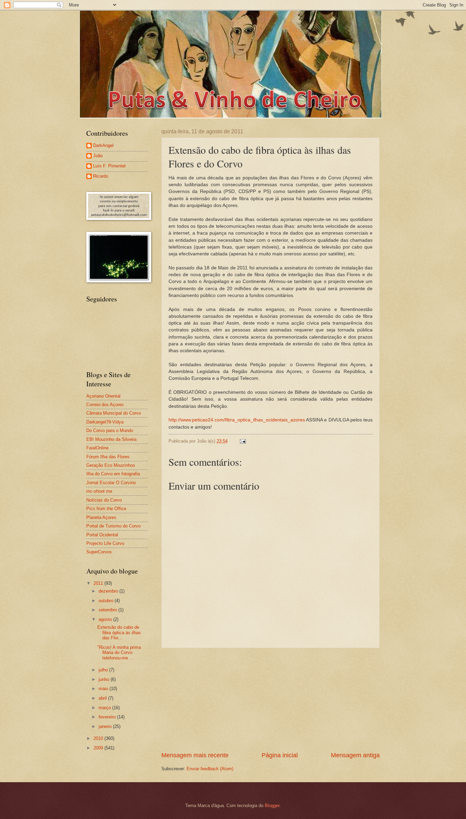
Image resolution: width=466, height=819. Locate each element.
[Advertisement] (270, 699)
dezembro (109, 591)
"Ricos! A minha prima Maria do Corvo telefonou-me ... (119, 652)
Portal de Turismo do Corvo (113, 525)
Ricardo (100, 176)
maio (104, 688)
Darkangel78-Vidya (104, 422)
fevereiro (108, 716)
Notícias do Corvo (104, 500)
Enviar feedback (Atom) (210, 768)
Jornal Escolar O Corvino (111, 482)
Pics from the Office (106, 508)
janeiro (106, 726)
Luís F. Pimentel (109, 165)
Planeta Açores (101, 517)
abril (103, 698)
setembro (108, 609)
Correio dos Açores (105, 404)
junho (105, 679)
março (105, 707)
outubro (107, 600)
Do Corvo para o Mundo (109, 430)
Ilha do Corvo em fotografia (113, 473)
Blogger (272, 805)
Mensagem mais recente (195, 755)
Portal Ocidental (102, 534)
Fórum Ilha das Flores (108, 456)
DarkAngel (103, 145)
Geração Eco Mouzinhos (110, 465)
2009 (98, 747)
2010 (98, 738)
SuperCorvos (99, 551)
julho (104, 669)
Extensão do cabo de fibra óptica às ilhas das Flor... (119, 632)
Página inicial (280, 755)
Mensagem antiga (355, 755)
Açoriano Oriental (103, 396)
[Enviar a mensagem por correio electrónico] (242, 441)
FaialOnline (97, 447)
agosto (106, 619)
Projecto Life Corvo (105, 543)
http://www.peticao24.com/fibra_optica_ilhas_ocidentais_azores (237, 419)
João (98, 155)
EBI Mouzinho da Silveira (111, 439)
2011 (98, 583)
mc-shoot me (99, 491)
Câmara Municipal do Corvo (113, 413)
